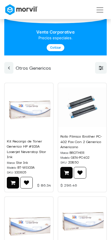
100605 (20, 172)
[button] (13, 183)
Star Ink (22, 162)
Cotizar (55, 47)
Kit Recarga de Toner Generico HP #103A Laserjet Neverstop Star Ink (26, 149)
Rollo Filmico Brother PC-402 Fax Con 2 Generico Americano (81, 141)
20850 (73, 162)
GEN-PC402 (80, 157)
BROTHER (77, 152)
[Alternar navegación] (100, 9)
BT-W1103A (26, 167)
